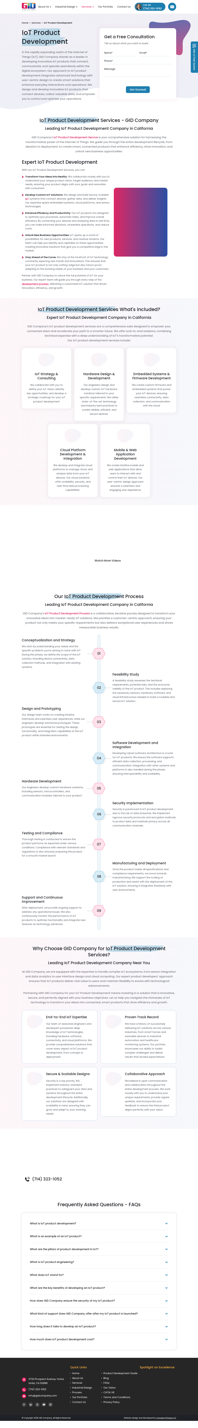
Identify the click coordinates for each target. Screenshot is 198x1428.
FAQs (106, 1382)
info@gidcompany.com (172, 7)
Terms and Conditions (116, 1397)
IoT (27, 198)
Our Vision (109, 1387)
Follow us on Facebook (24, 1404)
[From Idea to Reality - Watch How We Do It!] (54, 545)
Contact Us (124, 6)
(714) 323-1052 (47, 1179)
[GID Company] (29, 9)
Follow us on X (37, 1404)
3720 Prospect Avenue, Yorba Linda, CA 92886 (46, 1381)
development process (35, 284)
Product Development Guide (120, 1373)
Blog (106, 1378)
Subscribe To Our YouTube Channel (44, 1404)
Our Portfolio (105, 6)
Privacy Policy (111, 1402)
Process (77, 1392)
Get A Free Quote (194, 59)
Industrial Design (65, 6)
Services (86, 6)
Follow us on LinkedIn (30, 1404)
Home (25, 22)
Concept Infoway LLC (166, 1418)
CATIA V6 (108, 1392)
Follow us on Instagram (50, 1404)
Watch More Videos (108, 560)
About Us (43, 6)
